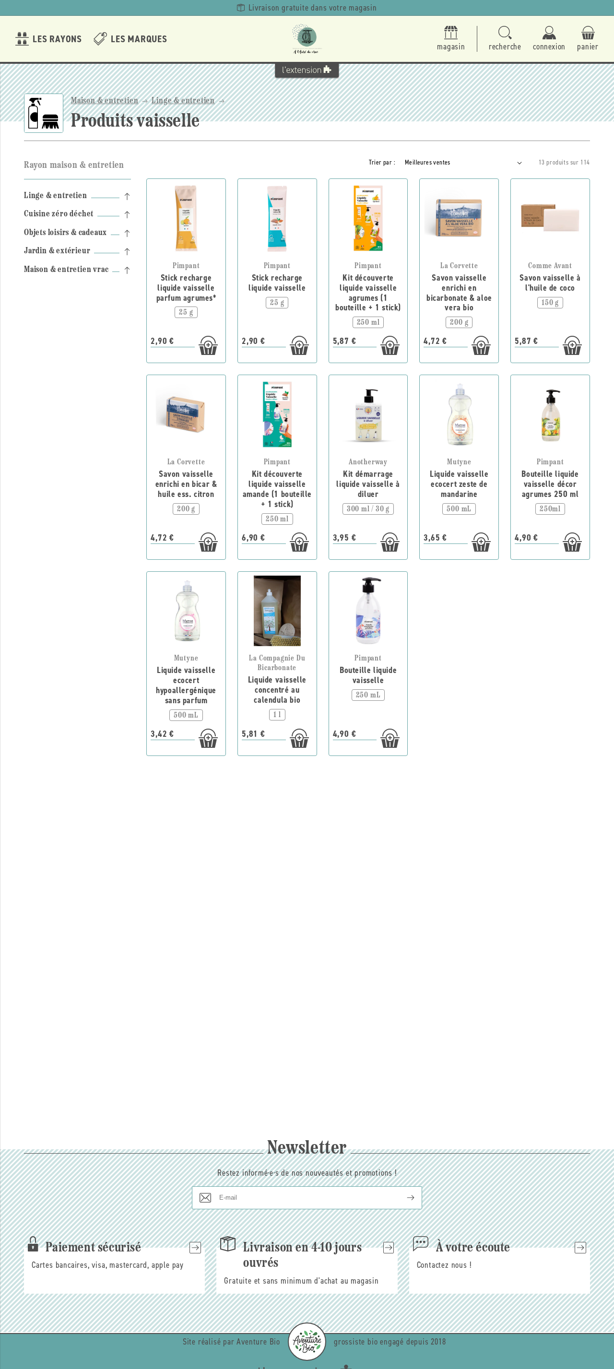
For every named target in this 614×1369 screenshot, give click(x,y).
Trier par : (382, 162)
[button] (505, 39)
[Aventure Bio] (307, 1341)
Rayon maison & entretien (74, 165)
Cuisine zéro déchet (59, 215)
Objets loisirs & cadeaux (65, 233)
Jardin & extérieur (57, 252)
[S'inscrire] (402, 1197)
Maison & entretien (104, 101)
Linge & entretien (183, 101)
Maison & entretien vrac (66, 270)
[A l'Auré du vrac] (307, 39)
